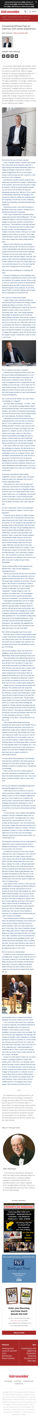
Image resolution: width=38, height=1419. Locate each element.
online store (17, 1321)
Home (4, 17)
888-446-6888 (23, 1326)
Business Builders (29, 1392)
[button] (25, 11)
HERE (23, 2)
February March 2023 (21, 33)
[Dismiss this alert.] (36, 2)
